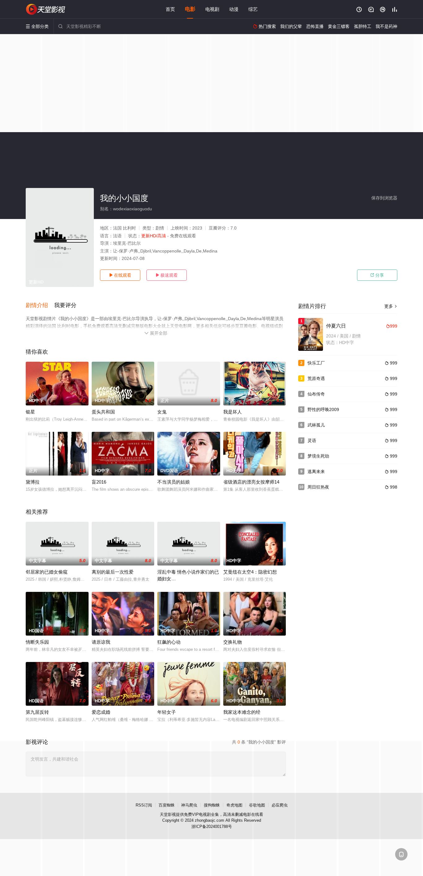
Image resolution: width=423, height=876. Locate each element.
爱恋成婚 (101, 712)
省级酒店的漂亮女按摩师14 (251, 482)
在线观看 (120, 275)
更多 (390, 306)
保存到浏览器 (384, 197)
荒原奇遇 (316, 378)
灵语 (311, 440)
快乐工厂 (316, 362)
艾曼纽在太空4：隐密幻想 (250, 571)
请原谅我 (101, 642)
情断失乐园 (37, 642)
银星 (30, 411)
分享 (377, 275)
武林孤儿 (316, 424)
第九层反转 (37, 712)
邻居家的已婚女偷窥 (47, 571)
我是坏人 (232, 411)
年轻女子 (166, 712)
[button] (40, 305)
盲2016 (99, 482)
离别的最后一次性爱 (112, 571)
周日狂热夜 (318, 487)
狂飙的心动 (169, 642)
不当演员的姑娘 (173, 482)
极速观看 (166, 275)
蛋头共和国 (103, 411)
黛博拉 (33, 482)
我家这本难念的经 (241, 712)
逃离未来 (316, 471)
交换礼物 (232, 642)
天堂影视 (168, 814)
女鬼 (162, 411)
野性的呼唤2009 (323, 409)
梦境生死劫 (318, 456)
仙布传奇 (316, 393)
